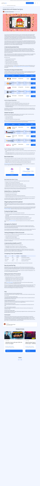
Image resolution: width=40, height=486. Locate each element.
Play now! (12, 174)
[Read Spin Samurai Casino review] (9, 87)
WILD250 (28, 144)
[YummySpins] (4, 3)
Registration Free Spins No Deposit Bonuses (24, 66)
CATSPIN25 (28, 95)
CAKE (28, 127)
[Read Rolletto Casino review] (9, 131)
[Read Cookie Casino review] (9, 127)
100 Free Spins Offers (7, 163)
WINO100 (28, 135)
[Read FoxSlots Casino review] (9, 78)
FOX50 (28, 78)
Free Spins (14, 66)
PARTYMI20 (28, 91)
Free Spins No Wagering (7, 208)
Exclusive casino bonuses (9, 346)
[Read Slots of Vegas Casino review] (9, 144)
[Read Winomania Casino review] (9, 135)
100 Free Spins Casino (10, 282)
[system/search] (35, 3)
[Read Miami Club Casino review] (9, 91)
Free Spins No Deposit (7, 121)
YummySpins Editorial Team (10, 324)
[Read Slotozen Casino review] (9, 82)
